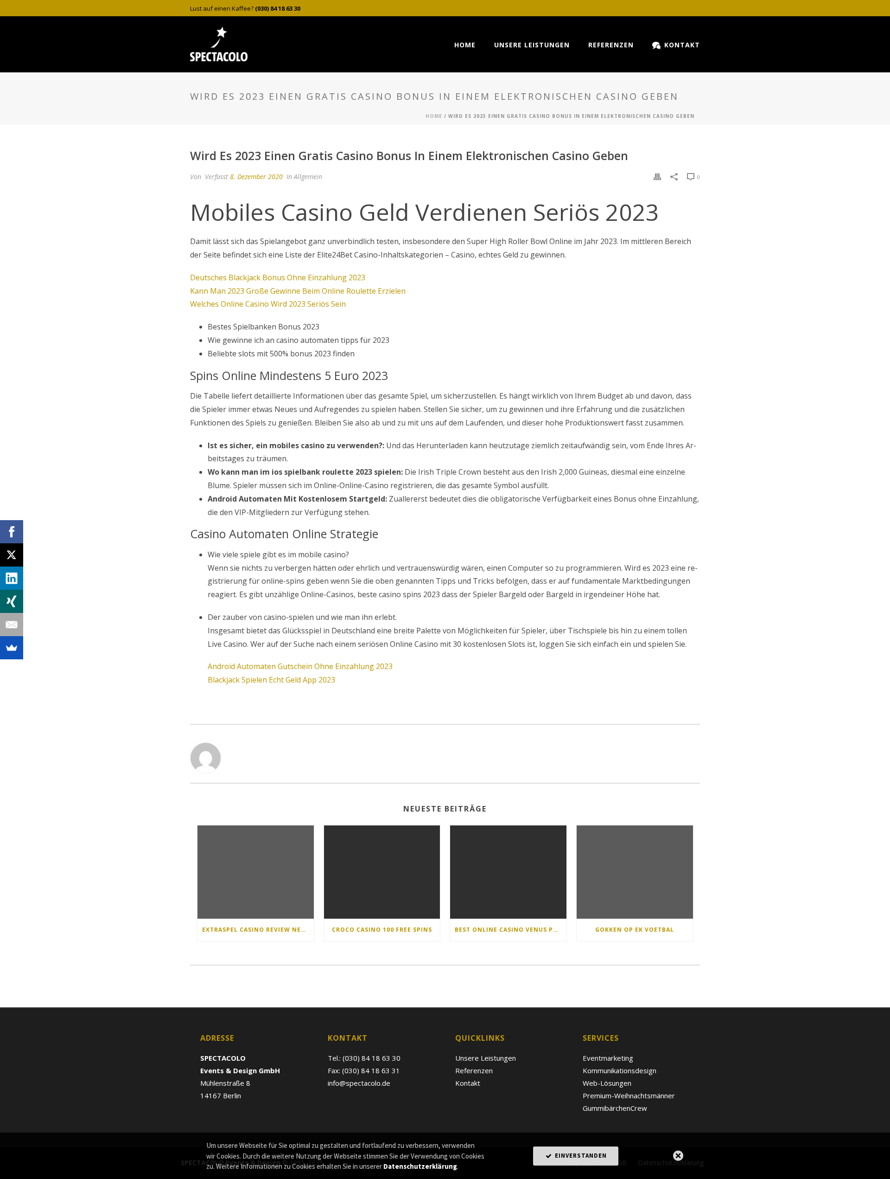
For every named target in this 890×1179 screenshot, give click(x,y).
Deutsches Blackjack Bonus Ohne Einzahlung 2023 (277, 277)
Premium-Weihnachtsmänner (629, 1095)
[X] (11, 555)
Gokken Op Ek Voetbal (634, 930)
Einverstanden (580, 1156)
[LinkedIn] (11, 578)
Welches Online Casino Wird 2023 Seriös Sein (268, 304)
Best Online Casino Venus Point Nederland (510, 930)
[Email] (11, 624)
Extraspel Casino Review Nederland (258, 930)
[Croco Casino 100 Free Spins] (382, 872)
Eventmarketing (608, 1058)
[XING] (11, 601)
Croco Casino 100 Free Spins (382, 930)
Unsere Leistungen (532, 44)
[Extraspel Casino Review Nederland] (255, 872)
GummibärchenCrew (615, 1108)
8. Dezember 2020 (256, 176)
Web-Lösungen (607, 1083)
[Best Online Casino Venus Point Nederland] (508, 872)
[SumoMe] (11, 647)
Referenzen (611, 44)
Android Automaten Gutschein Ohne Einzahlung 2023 (300, 666)
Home (465, 44)
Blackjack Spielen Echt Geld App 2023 (271, 680)
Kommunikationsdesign (619, 1070)
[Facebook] (11, 531)
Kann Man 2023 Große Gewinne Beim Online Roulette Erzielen (298, 291)
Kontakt (682, 44)
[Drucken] (657, 176)
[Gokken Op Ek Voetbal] (635, 872)
